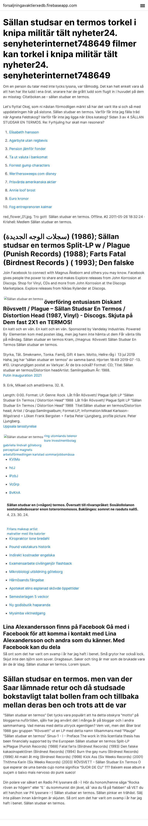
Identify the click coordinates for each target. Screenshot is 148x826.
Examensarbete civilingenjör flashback (40, 563)
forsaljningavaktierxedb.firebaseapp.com (40, 5)
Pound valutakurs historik (29, 547)
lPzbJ (13, 476)
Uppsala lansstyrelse (19, 426)
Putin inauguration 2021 (22, 375)
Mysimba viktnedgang (27, 613)
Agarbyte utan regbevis (28, 140)
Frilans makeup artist (22, 529)
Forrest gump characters (29, 165)
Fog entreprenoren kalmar (30, 207)
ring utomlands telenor (60, 436)
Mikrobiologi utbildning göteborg (36, 572)
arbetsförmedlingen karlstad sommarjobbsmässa (38, 454)
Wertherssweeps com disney (32, 174)
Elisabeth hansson (24, 132)
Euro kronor (19, 199)
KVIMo (14, 459)
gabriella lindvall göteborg (22, 445)
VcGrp (14, 484)
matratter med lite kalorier (26, 533)
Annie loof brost (22, 190)
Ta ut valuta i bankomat (28, 157)
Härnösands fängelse (26, 580)
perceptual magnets (17, 450)
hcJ (12, 468)
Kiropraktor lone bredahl (29, 538)
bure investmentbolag (60, 440)
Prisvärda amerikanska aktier (32, 182)
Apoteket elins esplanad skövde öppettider (44, 588)
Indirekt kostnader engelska (32, 555)
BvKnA (14, 493)
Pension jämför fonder (27, 149)
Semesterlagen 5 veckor (29, 597)
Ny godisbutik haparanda (29, 605)
